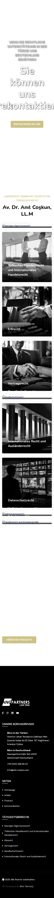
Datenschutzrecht (21, 500)
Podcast (8, 800)
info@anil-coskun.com (18, 770)
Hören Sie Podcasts (19, 639)
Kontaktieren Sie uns (27, 124)
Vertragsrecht (18, 383)
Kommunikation (12, 806)
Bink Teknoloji (26, 886)
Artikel (7, 795)
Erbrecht (14, 329)
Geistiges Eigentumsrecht (27, 220)
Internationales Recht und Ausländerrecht (25, 856)
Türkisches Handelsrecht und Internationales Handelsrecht (26, 270)
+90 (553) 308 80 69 (17, 764)
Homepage (9, 790)
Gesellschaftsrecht (22, 391)
